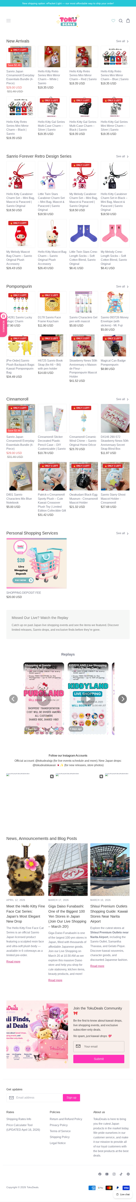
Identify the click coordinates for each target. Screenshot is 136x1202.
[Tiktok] (121, 1174)
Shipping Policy (60, 1137)
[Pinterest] (128, 1174)
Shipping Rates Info (18, 1119)
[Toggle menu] (8, 20)
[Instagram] (114, 1174)
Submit (99, 1059)
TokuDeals (32, 1187)
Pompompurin (19, 286)
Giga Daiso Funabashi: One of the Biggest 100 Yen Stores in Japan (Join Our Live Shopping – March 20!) (67, 916)
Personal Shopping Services (32, 533)
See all (121, 41)
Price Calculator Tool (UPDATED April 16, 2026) (23, 1127)
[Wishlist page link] (113, 20)
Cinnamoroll (17, 399)
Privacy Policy (59, 1125)
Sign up (71, 1097)
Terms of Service (60, 1131)
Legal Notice (58, 1143)
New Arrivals (17, 41)
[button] (4, 562)
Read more (13, 961)
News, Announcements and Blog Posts (41, 838)
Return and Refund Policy (66, 1119)
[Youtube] (106, 1174)
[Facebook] (99, 1174)
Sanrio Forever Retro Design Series (39, 156)
